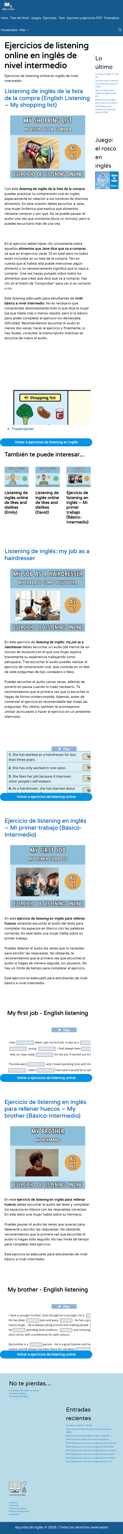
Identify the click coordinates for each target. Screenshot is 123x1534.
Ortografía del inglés (18, 1396)
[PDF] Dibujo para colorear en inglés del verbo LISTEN (105, 109)
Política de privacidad (19, 1511)
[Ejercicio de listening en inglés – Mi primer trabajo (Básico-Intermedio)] (78, 485)
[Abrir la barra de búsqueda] (120, 30)
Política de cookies (17, 1508)
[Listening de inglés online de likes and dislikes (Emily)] (16, 485)
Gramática (111, 18)
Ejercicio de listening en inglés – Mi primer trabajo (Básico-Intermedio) (77, 507)
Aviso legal (14, 1514)
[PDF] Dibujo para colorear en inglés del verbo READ (90, 1454)
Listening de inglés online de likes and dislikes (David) (47, 502)
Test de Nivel (19, 18)
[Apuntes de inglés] (9, 6)
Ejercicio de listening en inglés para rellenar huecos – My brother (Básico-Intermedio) (45, 1109)
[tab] (47, 429)
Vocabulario (9, 30)
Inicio (4, 18)
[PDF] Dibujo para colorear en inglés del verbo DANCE (91, 1450)
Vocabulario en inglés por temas (24, 1390)
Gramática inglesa (17, 1393)
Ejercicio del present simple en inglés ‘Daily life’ (105, 93)
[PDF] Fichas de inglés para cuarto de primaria (87, 1439)
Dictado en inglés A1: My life (79, 1425)
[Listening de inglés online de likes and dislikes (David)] (47, 485)
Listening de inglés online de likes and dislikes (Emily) (16, 502)
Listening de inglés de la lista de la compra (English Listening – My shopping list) (47, 98)
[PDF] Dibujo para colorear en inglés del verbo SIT (89, 1461)
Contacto (13, 1502)
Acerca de (14, 1505)
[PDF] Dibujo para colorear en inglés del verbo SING (90, 1447)
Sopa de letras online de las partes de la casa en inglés (106, 84)
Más (23, 30)
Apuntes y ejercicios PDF (84, 18)
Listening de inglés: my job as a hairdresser (47, 555)
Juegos (36, 18)
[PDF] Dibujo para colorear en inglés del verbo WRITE (90, 1458)
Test (61, 18)
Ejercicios (50, 18)
